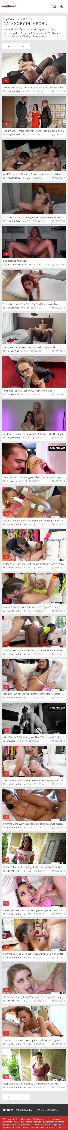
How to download (46, 1109)
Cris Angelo (11, 481)
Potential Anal (12, 307)
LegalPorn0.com (19, 33)
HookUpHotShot (13, 524)
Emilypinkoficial (13, 91)
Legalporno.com (9, 6)
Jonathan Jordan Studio (16, 264)
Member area (24, 1109)
